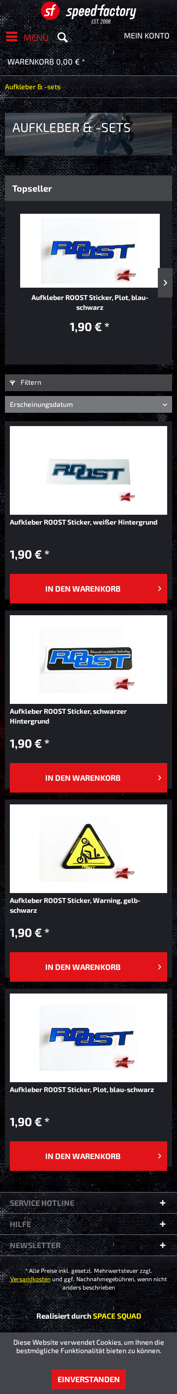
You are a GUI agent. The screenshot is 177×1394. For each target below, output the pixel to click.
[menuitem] (24, 36)
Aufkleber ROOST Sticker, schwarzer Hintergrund (68, 716)
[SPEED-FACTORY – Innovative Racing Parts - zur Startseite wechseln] (88, 12)
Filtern (30, 382)
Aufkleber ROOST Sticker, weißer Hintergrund (83, 522)
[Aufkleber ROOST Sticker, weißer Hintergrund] (88, 470)
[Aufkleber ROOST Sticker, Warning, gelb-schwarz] (88, 848)
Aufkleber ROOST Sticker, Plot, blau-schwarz (89, 302)
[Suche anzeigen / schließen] (62, 36)
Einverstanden (89, 1379)
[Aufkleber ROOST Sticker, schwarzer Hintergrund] (88, 659)
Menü (36, 37)
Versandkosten (30, 1278)
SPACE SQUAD (117, 1315)
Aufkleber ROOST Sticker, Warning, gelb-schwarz (75, 905)
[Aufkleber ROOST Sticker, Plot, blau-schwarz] (90, 251)
